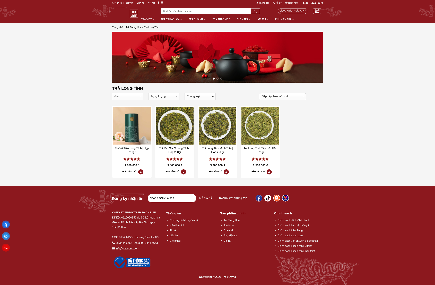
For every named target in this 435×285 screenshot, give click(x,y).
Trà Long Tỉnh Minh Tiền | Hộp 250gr (217, 150)
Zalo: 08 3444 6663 (146, 242)
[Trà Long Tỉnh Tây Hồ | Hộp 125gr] (260, 126)
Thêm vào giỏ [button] (129, 172)
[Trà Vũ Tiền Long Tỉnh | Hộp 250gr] (132, 126)
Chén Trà (242, 19)
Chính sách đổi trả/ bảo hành (293, 220)
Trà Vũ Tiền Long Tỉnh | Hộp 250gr (132, 150)
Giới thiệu (117, 3)
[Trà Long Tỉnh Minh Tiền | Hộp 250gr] (217, 126)
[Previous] (121, 57)
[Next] (314, 57)
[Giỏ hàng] (317, 11)
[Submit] (255, 11)
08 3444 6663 (124, 242)
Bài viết (129, 3)
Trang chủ (117, 27)
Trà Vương (229, 276)
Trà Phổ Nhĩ (196, 19)
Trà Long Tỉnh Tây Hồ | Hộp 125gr (260, 150)
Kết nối (151, 3)
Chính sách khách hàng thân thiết (296, 250)
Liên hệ (140, 3)
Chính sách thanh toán (290, 235)
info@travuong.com (127, 248)
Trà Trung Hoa (170, 19)
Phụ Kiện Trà (283, 19)
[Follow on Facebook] (158, 3)
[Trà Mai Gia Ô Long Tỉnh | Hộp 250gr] (175, 126)
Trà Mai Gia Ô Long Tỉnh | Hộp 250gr (174, 150)
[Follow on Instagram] (162, 3)
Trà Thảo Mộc (221, 19)
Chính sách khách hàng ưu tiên (295, 245)
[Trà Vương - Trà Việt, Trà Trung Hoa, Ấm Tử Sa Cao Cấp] (133, 14)
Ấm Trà (261, 19)
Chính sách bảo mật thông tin (294, 225)
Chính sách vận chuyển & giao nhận (298, 240)
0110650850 (128, 217)
